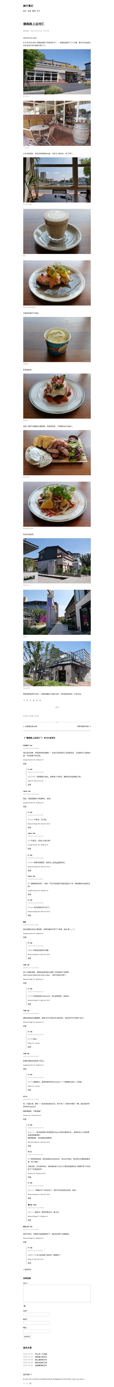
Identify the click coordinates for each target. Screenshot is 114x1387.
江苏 (37, 716)
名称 (25, 1311)
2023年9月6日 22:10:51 (35, 946)
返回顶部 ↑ (27, 1374)
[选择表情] (24, 1306)
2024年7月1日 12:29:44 (30, 1229)
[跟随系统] (30, 1384)
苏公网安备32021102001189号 (62, 1379)
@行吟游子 (32, 777)
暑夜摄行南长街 (41, 1357)
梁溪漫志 (26, 31)
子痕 (24, 965)
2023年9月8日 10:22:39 (35, 1034)
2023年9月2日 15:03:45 (35, 772)
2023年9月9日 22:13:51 (31, 1099)
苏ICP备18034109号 (46, 1379)
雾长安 (30, 1205)
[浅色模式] (24, 1384)
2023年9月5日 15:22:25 (35, 836)
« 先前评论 (27, 1269)
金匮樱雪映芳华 (41, 1365)
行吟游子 (26, 745)
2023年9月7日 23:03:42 (31, 967)
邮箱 (25, 1319)
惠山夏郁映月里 (41, 1360)
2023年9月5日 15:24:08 (35, 858)
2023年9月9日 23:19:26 (35, 1185)
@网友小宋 (32, 1255)
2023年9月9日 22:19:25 (35, 1154)
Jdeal (25, 791)
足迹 (29, 11)
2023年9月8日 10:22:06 (35, 1077)
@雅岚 (30, 950)
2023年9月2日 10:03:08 (31, 748)
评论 (25, 1283)
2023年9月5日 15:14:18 (35, 815)
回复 (25, 764)
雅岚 (24, 922)
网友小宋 (26, 1227)
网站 (25, 1328)
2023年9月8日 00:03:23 (36, 991)
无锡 (31, 716)
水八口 (25, 1096)
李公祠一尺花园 (41, 1354)
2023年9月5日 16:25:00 (35, 903)
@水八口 (31, 1132)
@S (29, 841)
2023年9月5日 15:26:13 (35, 879)
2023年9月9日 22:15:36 (35, 1128)
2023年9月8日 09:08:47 (31, 1056)
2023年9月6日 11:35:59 (31, 925)
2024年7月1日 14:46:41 (35, 1250)
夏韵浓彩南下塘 (41, 1363)
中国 (26, 716)
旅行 (25, 11)
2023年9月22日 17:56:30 (36, 1207)
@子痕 (30, 996)
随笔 (34, 11)
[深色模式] (27, 1384)
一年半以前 (55, 862)
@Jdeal (31, 820)
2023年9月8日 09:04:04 (31, 1013)
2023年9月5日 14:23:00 (31, 794)
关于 (38, 11)
